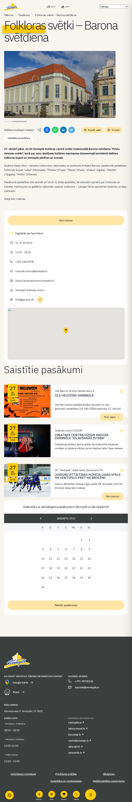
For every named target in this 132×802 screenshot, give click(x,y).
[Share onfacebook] (47, 130)
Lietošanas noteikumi (23, 774)
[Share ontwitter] (71, 130)
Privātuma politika (66, 774)
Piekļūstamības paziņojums (109, 781)
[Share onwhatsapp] (55, 130)
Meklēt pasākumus (66, 605)
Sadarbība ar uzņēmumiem (66, 781)
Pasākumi (24, 15)
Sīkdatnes (109, 774)
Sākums (8, 15)
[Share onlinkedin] (63, 130)
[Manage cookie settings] (9, 795)
